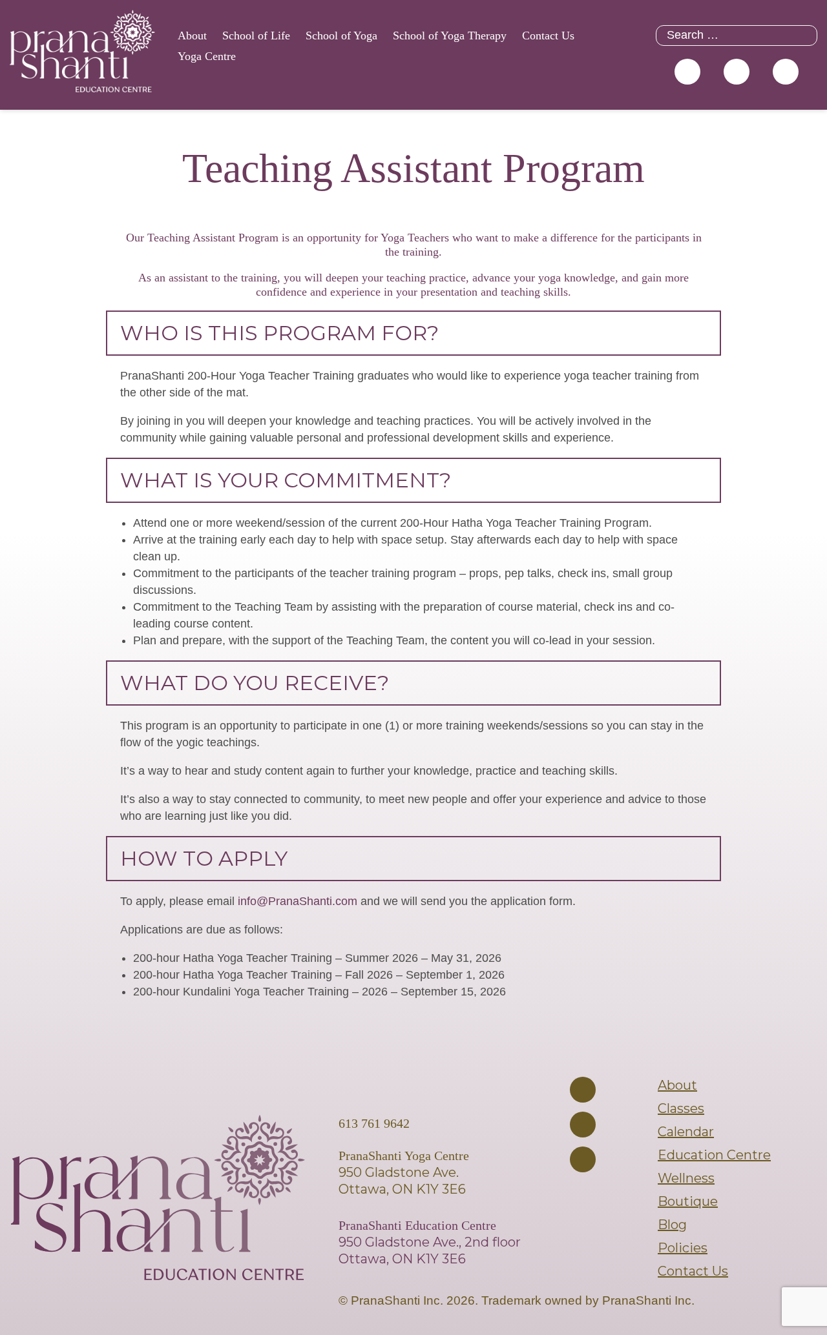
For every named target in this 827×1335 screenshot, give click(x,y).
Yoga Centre (207, 56)
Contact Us (548, 35)
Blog (672, 1224)
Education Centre (714, 1155)
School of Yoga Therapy (450, 35)
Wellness (686, 1178)
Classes (681, 1108)
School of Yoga (341, 35)
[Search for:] (736, 34)
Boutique (688, 1201)
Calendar (686, 1131)
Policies (682, 1248)
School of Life (256, 35)
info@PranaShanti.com (297, 901)
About (192, 35)
